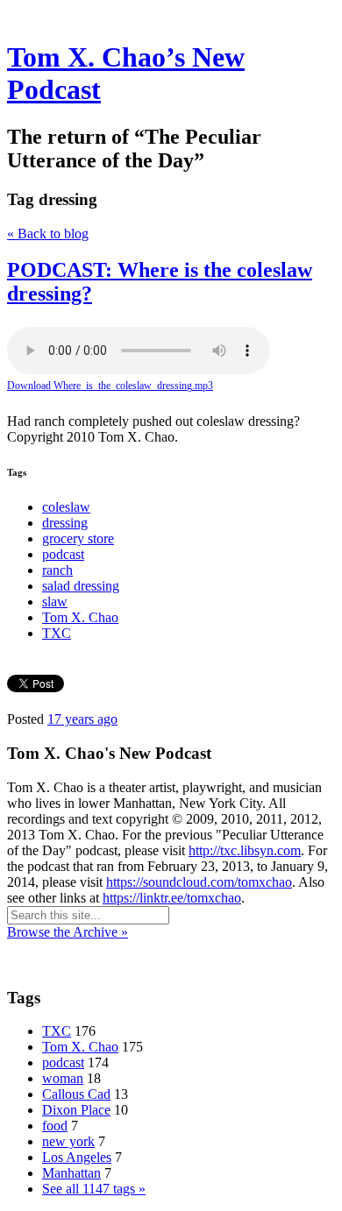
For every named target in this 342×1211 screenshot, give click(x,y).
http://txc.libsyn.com (245, 850)
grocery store (78, 538)
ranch (57, 570)
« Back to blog (48, 233)
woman (62, 1078)
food (55, 1125)
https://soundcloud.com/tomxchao (199, 882)
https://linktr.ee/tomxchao (172, 897)
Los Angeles (76, 1157)
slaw (55, 601)
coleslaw (66, 506)
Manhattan (71, 1172)
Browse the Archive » (67, 931)
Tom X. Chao (80, 617)
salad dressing (80, 585)
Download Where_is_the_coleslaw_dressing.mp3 (110, 385)
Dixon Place (76, 1109)
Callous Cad (76, 1094)
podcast (63, 554)
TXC (56, 633)
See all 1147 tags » (94, 1188)
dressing (65, 522)
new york (68, 1141)
